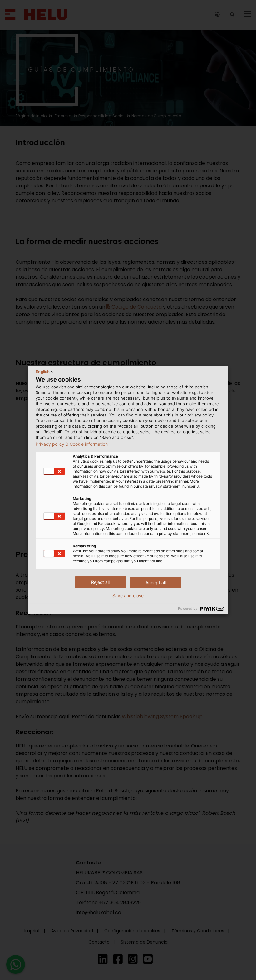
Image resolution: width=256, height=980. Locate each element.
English (43, 371)
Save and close (128, 595)
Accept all (155, 582)
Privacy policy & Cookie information (72, 444)
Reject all (100, 582)
